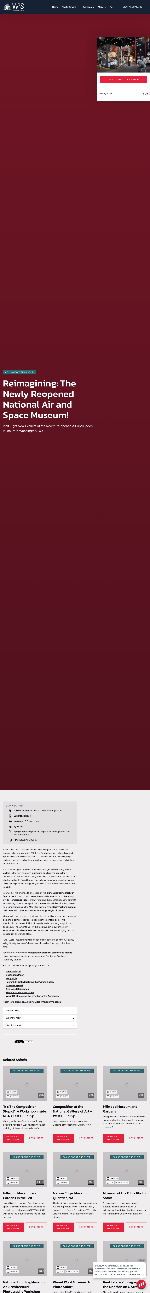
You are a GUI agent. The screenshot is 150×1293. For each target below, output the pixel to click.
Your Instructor (14, 1025)
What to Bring (13, 1010)
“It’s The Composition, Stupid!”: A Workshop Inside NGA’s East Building (24, 1111)
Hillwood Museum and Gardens (120, 1109)
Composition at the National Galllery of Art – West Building (72, 1111)
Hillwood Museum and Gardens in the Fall (20, 1195)
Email (30, 1042)
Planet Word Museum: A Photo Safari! (71, 1284)
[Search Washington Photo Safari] (111, 7)
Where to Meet (13, 1018)
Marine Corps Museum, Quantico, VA (70, 1195)
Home (55, 7)
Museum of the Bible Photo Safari (124, 1195)
